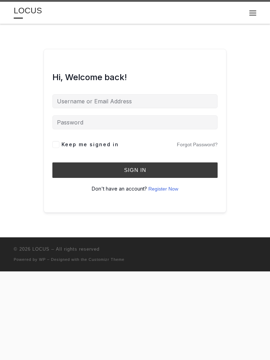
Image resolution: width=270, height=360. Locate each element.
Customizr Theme (106, 259)
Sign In (135, 170)
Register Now (163, 189)
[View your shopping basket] (235, 13)
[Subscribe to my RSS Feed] (254, 251)
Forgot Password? (197, 144)
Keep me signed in (90, 144)
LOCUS (41, 249)
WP (42, 259)
